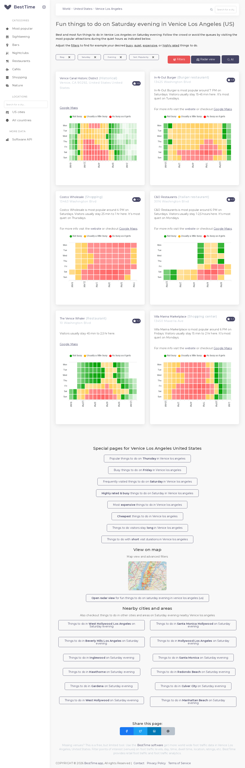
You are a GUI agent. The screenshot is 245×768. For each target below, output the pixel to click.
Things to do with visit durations (147, 539)
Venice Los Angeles (108, 9)
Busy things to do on (147, 470)
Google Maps (69, 108)
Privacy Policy (156, 763)
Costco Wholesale (72, 197)
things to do (147, 516)
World (66, 9)
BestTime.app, (94, 763)
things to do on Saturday (147, 493)
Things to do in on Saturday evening (101, 625)
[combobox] (225, 9)
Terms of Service (179, 763)
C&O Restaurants (165, 197)
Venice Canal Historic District (79, 78)
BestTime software (150, 745)
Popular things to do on (147, 458)
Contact (139, 763)
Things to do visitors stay (147, 528)
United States (83, 9)
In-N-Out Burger (165, 77)
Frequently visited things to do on (147, 481)
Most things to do (147, 505)
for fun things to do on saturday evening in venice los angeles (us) (147, 598)
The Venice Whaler (72, 318)
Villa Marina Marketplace (170, 316)
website (190, 109)
